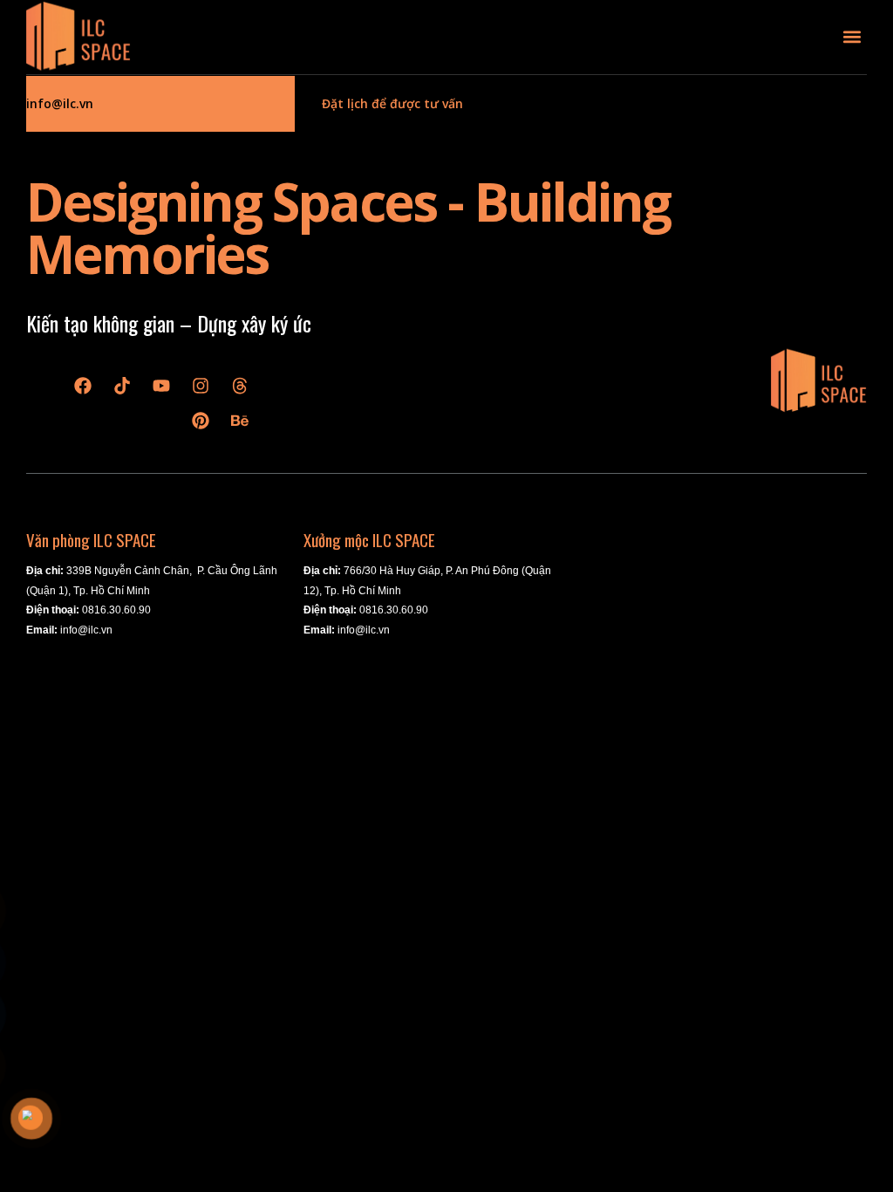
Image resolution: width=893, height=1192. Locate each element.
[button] (852, 37)
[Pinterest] (200, 420)
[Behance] (239, 420)
